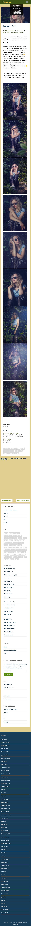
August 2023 (4, 748)
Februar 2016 (4, 909)
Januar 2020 (4, 802)
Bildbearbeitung (8, 538)
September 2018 (5, 843)
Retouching (9, 605)
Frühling (6, 542)
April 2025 (4, 739)
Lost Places (7, 547)
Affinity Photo (10, 622)
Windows (6, 559)
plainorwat (7, 2)
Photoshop (18, 550)
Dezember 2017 (5, 865)
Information (9, 602)
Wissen (17, 559)
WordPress (15, 924)
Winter (12, 559)
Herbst (6, 545)
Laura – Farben (7, 439)
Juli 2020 (3, 789)
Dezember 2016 (5, 887)
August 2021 (4, 777)
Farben (11, 540)
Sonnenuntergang (14, 453)
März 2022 (4, 764)
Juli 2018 (3, 849)
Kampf (19, 545)
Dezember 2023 (5, 742)
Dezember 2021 (5, 767)
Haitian (22, 542)
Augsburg (11, 533)
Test (18, 557)
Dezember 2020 (5, 780)
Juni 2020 (3, 793)
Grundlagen (10, 625)
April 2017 (4, 878)
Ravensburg (7, 552)
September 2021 (5, 774)
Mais (16, 547)
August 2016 (4, 894)
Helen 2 (6, 522)
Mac (12, 547)
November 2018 (5, 837)
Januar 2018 (4, 862)
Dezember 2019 (5, 805)
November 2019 (5, 808)
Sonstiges (9, 631)
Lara (5, 519)
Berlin (13, 535)
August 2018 (4, 846)
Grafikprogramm (14, 542)
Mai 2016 (3, 903)
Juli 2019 (3, 821)
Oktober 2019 (5, 812)
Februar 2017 (4, 881)
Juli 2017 (3, 871)
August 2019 (4, 818)
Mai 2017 (3, 875)
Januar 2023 (4, 755)
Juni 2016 (3, 900)
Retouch (14, 552)
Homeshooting (13, 545)
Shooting (20, 451)
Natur (11, 32)
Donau (24, 538)
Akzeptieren (17, 13)
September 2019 (5, 815)
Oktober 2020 (5, 786)
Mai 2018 (3, 856)
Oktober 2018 (5, 840)
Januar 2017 (4, 884)
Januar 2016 (4, 913)
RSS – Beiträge (8, 684)
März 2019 (4, 827)
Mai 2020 (3, 796)
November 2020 (5, 783)
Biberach (6, 448)
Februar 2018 (4, 859)
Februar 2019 (4, 830)
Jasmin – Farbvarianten (10, 510)
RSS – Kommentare (9, 688)
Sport (5, 557)
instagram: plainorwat (10, 650)
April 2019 (4, 824)
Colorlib (20, 922)
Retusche (19, 552)
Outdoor (15, 32)
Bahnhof (18, 533)
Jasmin (6, 513)
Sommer (6, 453)
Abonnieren (8, 674)
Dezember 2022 (5, 758)
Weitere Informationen (17, 10)
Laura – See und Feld (8, 433)
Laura (16, 433)
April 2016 (4, 906)
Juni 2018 (3, 853)
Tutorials (9, 635)
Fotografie (6, 32)
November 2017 (5, 868)
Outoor (12, 550)
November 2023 (5, 745)
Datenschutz (7, 699)
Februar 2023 (4, 752)
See (16, 451)
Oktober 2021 (5, 770)
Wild (25, 557)
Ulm (22, 557)
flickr (5, 653)
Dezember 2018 (5, 834)
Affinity (6, 533)
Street (10, 557)
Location (9, 578)
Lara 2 (5, 516)
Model (18, 448)
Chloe (15, 538)
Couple (20, 538)
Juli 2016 (3, 897)
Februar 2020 (4, 799)
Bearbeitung (7, 535)
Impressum (7, 696)
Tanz (14, 557)
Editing (6, 540)
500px (5, 647)
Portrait (21, 32)
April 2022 (4, 761)
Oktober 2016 (5, 890)
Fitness (16, 540)
